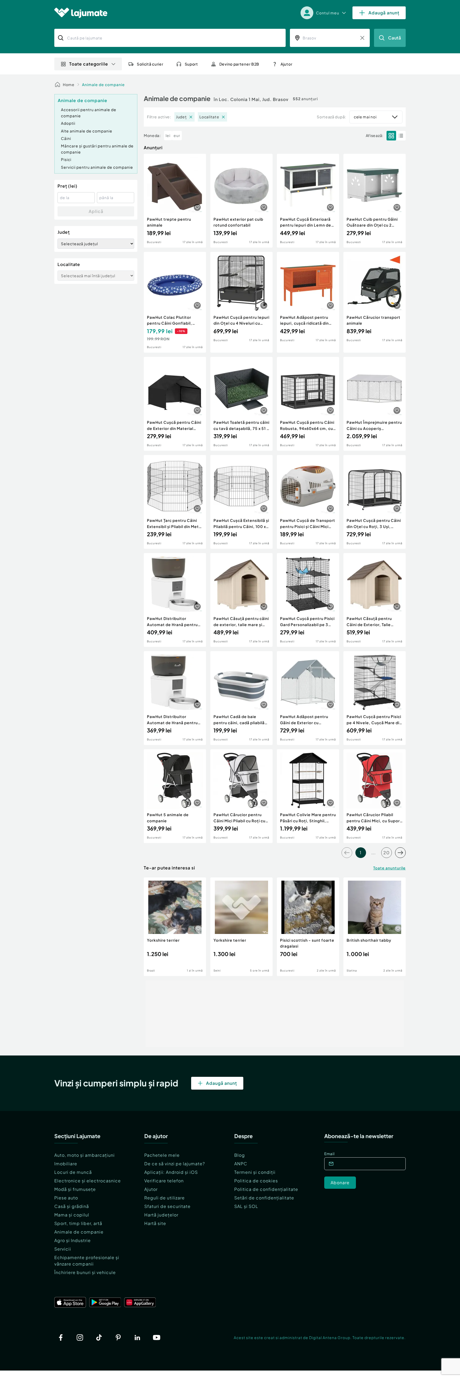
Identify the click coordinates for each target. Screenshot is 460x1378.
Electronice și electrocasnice (87, 1180)
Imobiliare (65, 1163)
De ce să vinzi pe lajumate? (174, 1163)
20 (386, 852)
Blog (239, 1155)
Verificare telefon (164, 1180)
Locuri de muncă (73, 1172)
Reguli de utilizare (164, 1197)
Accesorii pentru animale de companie (88, 112)
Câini (66, 138)
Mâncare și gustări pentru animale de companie (97, 148)
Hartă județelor (161, 1215)
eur (177, 135)
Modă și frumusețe (75, 1189)
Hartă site (155, 1223)
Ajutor (151, 1189)
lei (168, 135)
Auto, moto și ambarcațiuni (84, 1155)
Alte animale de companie (86, 130)
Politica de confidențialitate (266, 1189)
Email (329, 1153)
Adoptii (68, 123)
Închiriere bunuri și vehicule (85, 1272)
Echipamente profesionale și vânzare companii (86, 1261)
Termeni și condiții (255, 1172)
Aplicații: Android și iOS (171, 1172)
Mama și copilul (71, 1215)
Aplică (96, 211)
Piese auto (66, 1197)
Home (69, 84)
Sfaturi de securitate (167, 1206)
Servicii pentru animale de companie (97, 167)
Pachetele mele (162, 1155)
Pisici (66, 159)
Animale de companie (103, 84)
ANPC (240, 1163)
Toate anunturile (389, 867)
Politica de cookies (256, 1180)
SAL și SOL (246, 1206)
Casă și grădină (71, 1206)
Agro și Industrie (72, 1240)
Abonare (340, 1182)
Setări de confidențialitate (264, 1197)
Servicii (62, 1249)
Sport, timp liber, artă (78, 1223)
